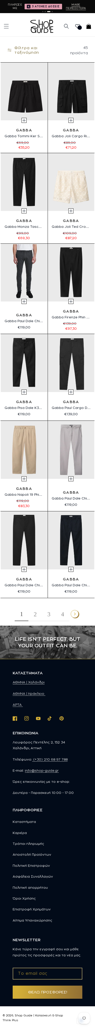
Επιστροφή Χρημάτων (32, 909)
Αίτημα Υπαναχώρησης (32, 920)
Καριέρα (20, 833)
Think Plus (10, 1020)
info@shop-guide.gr (42, 770)
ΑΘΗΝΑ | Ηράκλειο (29, 693)
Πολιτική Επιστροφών (31, 865)
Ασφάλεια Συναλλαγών (33, 876)
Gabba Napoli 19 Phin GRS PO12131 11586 (39, 494)
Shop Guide (23, 1015)
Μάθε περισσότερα (76, 6)
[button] (6, 26)
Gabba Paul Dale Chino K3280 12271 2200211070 (47, 585)
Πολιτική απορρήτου (30, 887)
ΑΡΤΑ (18, 704)
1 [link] (21, 614)
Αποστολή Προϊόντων (32, 854)
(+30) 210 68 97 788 (50, 759)
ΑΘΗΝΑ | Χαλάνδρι (29, 682)
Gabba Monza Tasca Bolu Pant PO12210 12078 (45, 226)
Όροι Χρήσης (24, 898)
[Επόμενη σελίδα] (75, 614)
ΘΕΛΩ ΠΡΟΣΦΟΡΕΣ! (47, 992)
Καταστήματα (24, 821)
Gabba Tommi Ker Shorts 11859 (32, 136)
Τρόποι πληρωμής (28, 843)
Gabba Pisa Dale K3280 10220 (31, 407)
